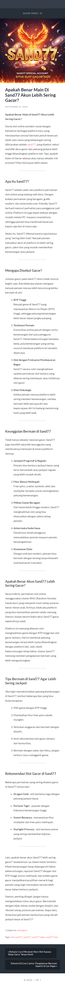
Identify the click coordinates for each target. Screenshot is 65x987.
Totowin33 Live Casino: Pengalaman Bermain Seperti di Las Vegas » (33, 964)
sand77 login (38, 937)
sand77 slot (52, 937)
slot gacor (23, 930)
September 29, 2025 (16, 106)
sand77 (31, 144)
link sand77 (16, 937)
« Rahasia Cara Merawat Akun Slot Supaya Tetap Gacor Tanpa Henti (29, 953)
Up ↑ (38, 980)
